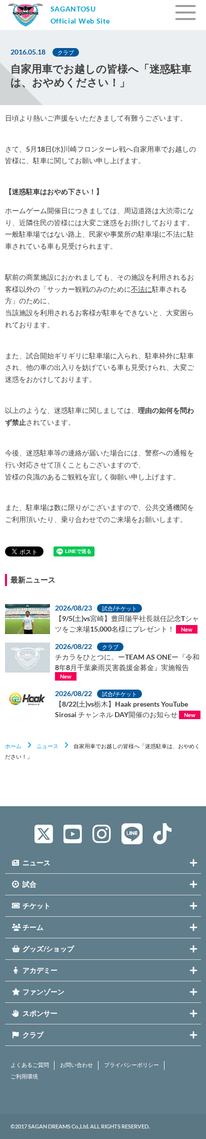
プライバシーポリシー (131, 1065)
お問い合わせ (76, 1065)
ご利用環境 (24, 1076)
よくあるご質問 (29, 1065)
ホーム (13, 746)
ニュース (47, 746)
